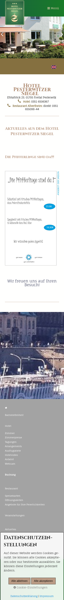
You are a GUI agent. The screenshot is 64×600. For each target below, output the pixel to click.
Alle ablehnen (19, 581)
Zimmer (10, 433)
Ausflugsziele (13, 450)
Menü (55, 8)
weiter (60, 36)
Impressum (47, 596)
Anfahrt (9, 459)
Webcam (10, 463)
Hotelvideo (11, 455)
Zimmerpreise (13, 437)
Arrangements (13, 446)
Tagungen (11, 441)
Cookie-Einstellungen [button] (31, 587)
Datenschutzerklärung (24, 596)
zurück (3, 36)
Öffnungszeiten (14, 500)
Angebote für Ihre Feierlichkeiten (25, 504)
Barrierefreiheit (14, 415)
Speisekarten (12, 495)
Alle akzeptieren (43, 581)
